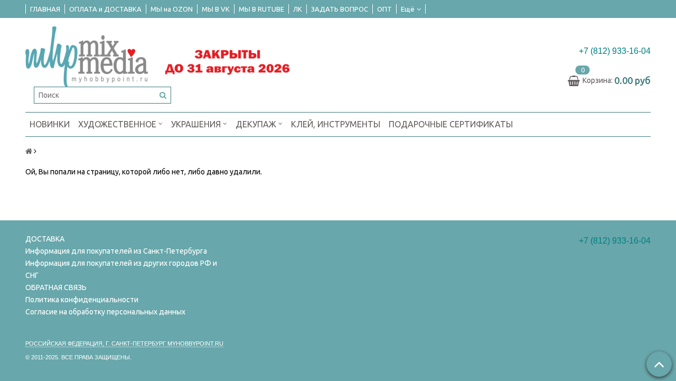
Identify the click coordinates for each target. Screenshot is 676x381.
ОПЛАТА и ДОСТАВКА (105, 9)
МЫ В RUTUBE (261, 9)
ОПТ (384, 9)
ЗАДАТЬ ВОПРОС (339, 9)
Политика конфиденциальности (81, 299)
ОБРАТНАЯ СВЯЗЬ (56, 287)
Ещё (408, 9)
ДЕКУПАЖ (257, 124)
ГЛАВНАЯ (45, 9)
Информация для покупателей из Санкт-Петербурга (116, 251)
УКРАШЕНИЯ (197, 124)
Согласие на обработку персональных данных (105, 312)
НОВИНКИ (50, 124)
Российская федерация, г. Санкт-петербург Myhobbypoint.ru (124, 343)
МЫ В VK (216, 9)
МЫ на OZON (172, 9)
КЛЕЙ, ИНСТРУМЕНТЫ (335, 124)
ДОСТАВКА (44, 239)
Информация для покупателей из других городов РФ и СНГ (121, 269)
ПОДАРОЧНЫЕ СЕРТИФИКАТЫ (451, 124)
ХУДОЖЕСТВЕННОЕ (118, 124)
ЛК (297, 9)
